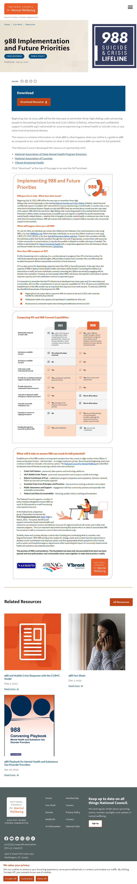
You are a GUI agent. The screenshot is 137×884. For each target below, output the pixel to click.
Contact (70, 819)
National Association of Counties (34, 158)
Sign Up (95, 823)
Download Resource (32, 101)
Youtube (12, 839)
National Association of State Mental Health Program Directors (51, 154)
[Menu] (130, 7)
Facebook (6, 839)
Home (7, 24)
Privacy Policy (73, 812)
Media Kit (50, 819)
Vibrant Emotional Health (29, 162)
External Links (73, 826)
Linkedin (17, 839)
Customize (27, 878)
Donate (49, 812)
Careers (70, 805)
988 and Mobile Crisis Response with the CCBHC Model (32, 679)
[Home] (21, 10)
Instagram (22, 839)
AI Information (52, 826)
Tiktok (33, 839)
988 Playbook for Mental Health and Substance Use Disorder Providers (31, 765)
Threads (28, 839)
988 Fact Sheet (76, 678)
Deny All (42, 878)
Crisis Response (14, 56)
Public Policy (38, 56)
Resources (30, 24)
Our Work (17, 24)
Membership (72, 798)
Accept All (10, 878)
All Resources (121, 602)
